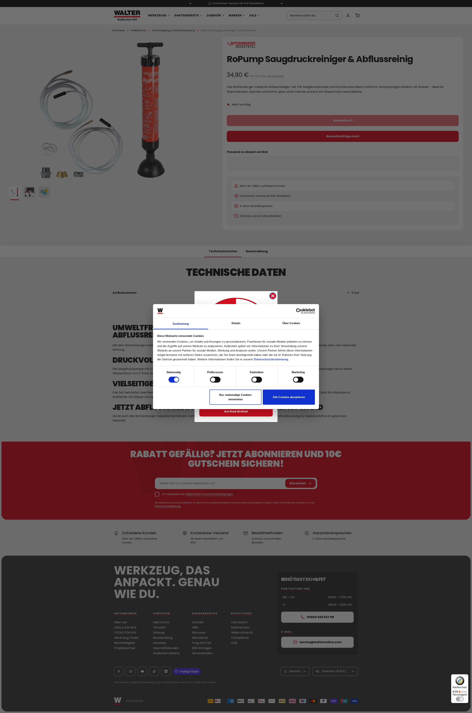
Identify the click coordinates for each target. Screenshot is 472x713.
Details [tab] (236, 323)
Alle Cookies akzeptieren (289, 397)
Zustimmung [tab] (181, 323)
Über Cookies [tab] (291, 323)
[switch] (215, 380)
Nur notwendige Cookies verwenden (235, 397)
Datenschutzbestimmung (271, 359)
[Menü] (466, 676)
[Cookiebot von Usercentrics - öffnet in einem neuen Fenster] (299, 311)
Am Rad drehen (236, 411)
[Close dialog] (273, 296)
